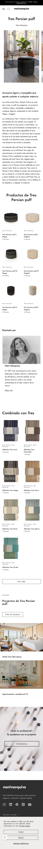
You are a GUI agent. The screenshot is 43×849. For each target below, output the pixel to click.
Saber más (9, 390)
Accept (21, 832)
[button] (4, 9)
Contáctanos (21, 744)
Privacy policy (24, 826)
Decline (21, 837)
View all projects (12, 614)
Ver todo (21, 581)
